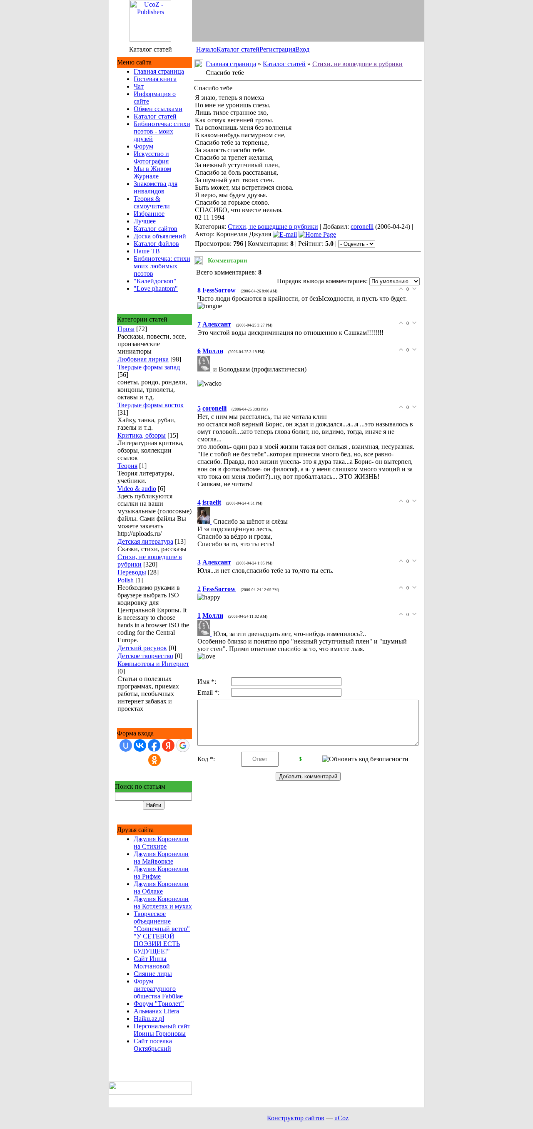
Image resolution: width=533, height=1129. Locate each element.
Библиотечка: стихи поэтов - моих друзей (162, 131)
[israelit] (205, 521)
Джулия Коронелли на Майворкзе (161, 857)
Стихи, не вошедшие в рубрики (357, 63)
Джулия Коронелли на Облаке (161, 887)
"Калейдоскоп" (155, 281)
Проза (125, 328)
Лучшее (145, 221)
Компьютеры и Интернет (153, 663)
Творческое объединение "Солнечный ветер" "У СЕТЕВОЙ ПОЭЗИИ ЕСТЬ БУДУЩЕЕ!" (162, 932)
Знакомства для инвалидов (155, 187)
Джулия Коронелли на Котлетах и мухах (163, 902)
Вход (302, 49)
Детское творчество (145, 655)
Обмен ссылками (158, 108)
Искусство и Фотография (151, 157)
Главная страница (159, 71)
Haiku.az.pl (149, 1018)
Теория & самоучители (152, 202)
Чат (139, 86)
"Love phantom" (156, 288)
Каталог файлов (156, 243)
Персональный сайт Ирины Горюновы (162, 1030)
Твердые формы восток (150, 405)
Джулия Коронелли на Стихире (161, 842)
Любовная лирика (143, 359)
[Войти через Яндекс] (168, 745)
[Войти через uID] (126, 745)
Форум (143, 146)
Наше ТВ (147, 251)
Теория (127, 465)
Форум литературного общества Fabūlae (158, 989)
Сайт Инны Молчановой (152, 962)
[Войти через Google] (182, 745)
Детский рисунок (142, 647)
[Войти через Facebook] (154, 745)
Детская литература (145, 541)
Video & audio (136, 488)
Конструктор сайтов (295, 1118)
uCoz (341, 1118)
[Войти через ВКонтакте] (140, 745)
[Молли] (205, 369)
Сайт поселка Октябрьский (153, 1044)
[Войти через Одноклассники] (154, 760)
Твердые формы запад (148, 367)
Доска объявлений (160, 236)
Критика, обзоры (141, 435)
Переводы (131, 572)
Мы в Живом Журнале (152, 172)
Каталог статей (238, 49)
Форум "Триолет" (159, 1003)
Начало (206, 49)
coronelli (362, 226)
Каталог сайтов (155, 228)
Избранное (149, 213)
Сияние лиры (153, 973)
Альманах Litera (156, 1011)
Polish (125, 580)
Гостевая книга (155, 78)
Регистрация (277, 49)
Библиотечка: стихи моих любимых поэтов (162, 266)
